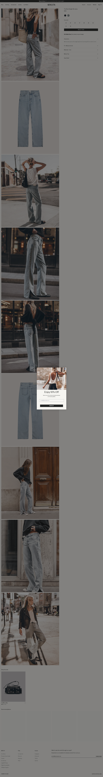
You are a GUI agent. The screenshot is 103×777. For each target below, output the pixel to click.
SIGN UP (51, 405)
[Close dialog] (65, 369)
